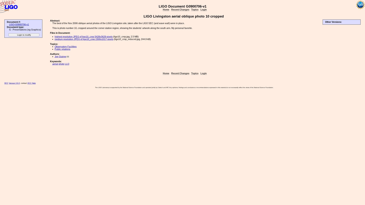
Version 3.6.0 (14, 83)
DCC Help (32, 83)
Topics (194, 9)
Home (166, 9)
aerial (55, 64)
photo (61, 64)
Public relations (62, 49)
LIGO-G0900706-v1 (19, 24)
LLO (67, 64)
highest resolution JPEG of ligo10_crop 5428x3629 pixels (84, 36)
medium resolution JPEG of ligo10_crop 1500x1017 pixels (84, 39)
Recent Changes (180, 9)
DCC (6, 83)
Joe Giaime (60, 56)
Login (203, 9)
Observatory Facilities (66, 46)
